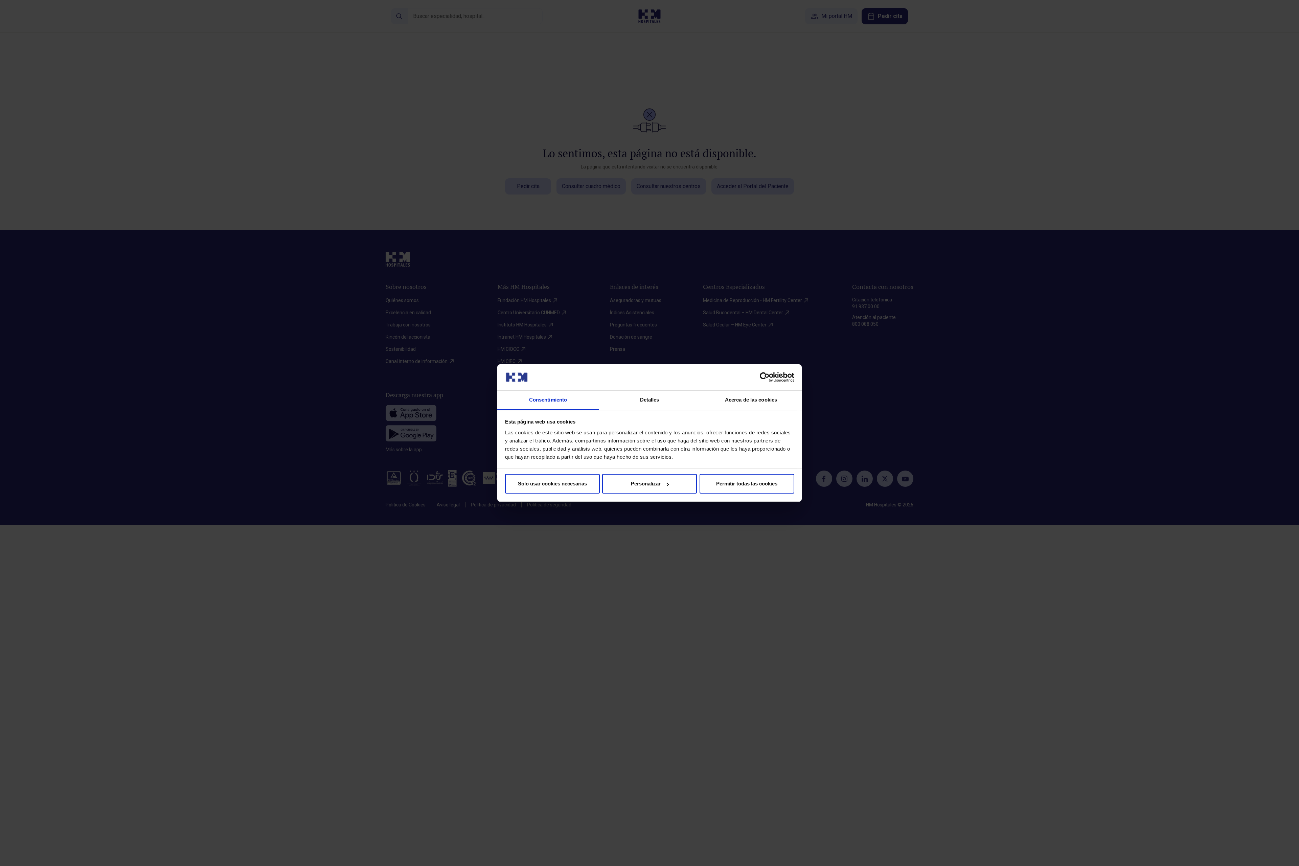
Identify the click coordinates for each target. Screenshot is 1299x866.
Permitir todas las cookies (746, 483)
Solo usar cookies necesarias (552, 483)
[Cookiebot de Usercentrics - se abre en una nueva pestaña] (764, 377)
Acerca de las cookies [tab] (751, 400)
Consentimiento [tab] (548, 400)
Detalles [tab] (649, 400)
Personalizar (646, 483)
